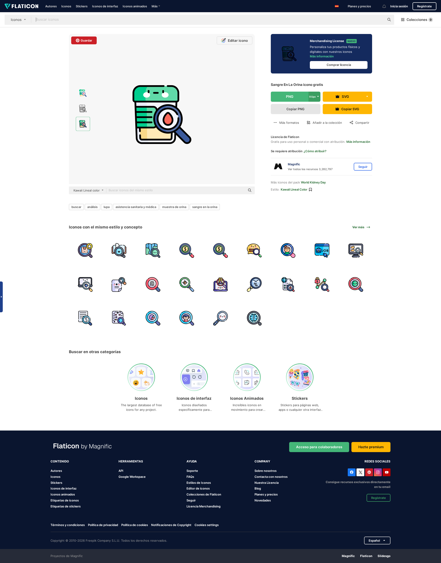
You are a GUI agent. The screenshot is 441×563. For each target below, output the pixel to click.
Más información (322, 56)
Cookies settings (207, 525)
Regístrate (424, 6)
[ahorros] (187, 250)
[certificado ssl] (288, 284)
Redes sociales (377, 461)
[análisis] (153, 318)
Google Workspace (132, 477)
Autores (51, 6)
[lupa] (220, 318)
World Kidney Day (313, 182)
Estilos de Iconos (199, 482)
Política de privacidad (103, 525)
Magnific (348, 556)
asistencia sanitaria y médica (136, 207)
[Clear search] (379, 20)
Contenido (60, 461)
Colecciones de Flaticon (204, 494)
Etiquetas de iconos (65, 500)
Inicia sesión (399, 6)
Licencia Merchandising (203, 506)
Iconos (66, 6)
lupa (107, 207)
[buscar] (85, 250)
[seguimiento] (322, 284)
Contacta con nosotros (271, 477)
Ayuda (192, 461)
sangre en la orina (204, 207)
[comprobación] (356, 250)
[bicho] (85, 284)
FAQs (190, 477)
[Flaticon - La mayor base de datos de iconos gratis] (21, 6)
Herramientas (131, 461)
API (121, 471)
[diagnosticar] (254, 318)
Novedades (262, 500)
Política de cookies (134, 525)
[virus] (356, 284)
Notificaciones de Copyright (171, 525)
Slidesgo (384, 556)
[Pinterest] (369, 472)
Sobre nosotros (265, 471)
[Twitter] (360, 472)
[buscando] (119, 284)
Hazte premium (371, 447)
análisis (92, 207)
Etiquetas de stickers (66, 506)
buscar (76, 207)
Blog (257, 488)
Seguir (191, 500)
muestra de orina (174, 207)
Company (262, 461)
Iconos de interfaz (105, 6)
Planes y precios (359, 6)
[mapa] (153, 250)
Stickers (82, 6)
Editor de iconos (198, 488)
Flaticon (366, 556)
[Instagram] (378, 472)
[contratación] (288, 250)
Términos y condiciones (68, 525)
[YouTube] (386, 472)
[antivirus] (187, 284)
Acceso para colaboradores (319, 447)
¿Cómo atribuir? (315, 151)
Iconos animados (135, 6)
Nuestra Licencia (266, 482)
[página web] (322, 250)
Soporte (192, 471)
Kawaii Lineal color (294, 189)
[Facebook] (352, 472)
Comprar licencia (339, 65)
